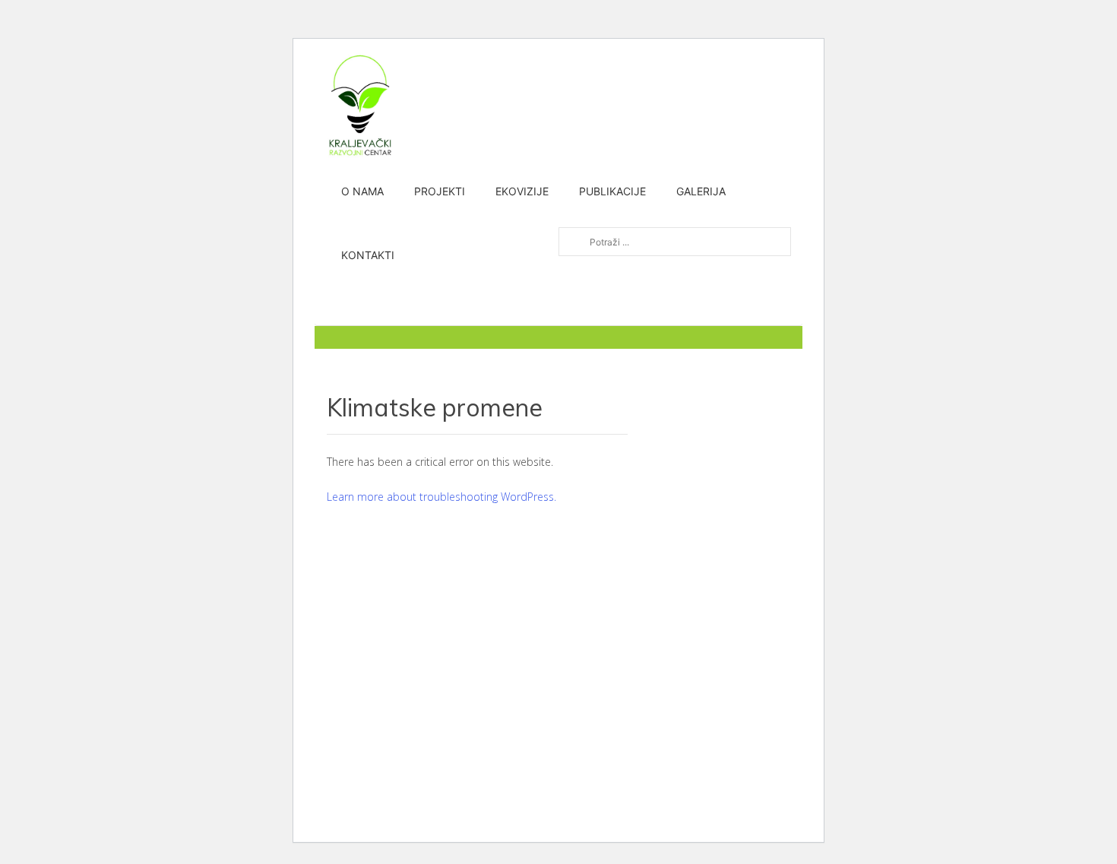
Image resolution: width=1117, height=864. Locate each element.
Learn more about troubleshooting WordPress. (441, 496)
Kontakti (367, 254)
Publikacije (612, 191)
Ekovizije (522, 191)
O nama (362, 191)
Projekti (439, 191)
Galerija (701, 191)
